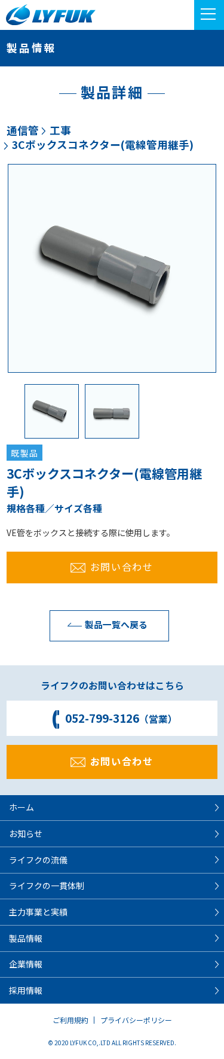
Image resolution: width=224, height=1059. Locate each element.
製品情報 (25, 938)
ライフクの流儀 (38, 860)
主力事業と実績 (38, 912)
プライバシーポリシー (136, 1020)
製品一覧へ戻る (116, 624)
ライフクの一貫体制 (46, 885)
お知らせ (25, 833)
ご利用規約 (70, 1020)
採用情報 (25, 990)
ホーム (21, 807)
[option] (112, 268)
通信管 (23, 130)
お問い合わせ (122, 566)
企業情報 (25, 964)
